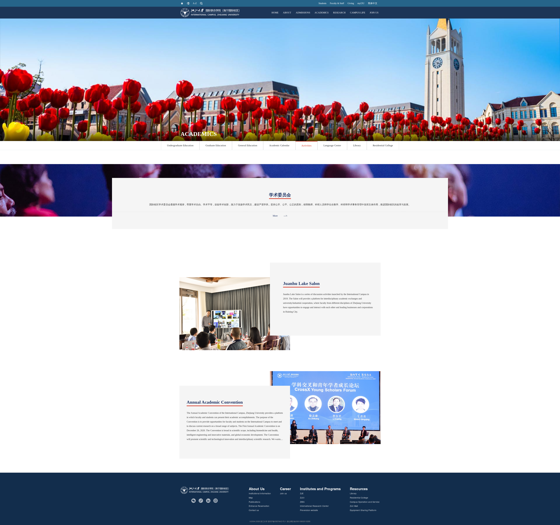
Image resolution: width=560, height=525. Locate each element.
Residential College (383, 145)
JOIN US (374, 12)
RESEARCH (339, 12)
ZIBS (302, 501)
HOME (275, 12)
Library (357, 145)
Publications (254, 501)
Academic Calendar (279, 145)
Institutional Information (260, 493)
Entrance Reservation (259, 505)
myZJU (360, 3)
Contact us (254, 510)
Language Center (332, 145)
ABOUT (287, 12)
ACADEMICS (322, 12)
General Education (247, 145)
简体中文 (372, 3)
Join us (283, 493)
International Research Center (314, 505)
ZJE (302, 493)
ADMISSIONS (303, 12)
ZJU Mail (354, 505)
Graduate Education (215, 145)
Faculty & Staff (337, 3)
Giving (351, 3)
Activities (306, 145)
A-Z (195, 3)
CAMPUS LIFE (357, 12)
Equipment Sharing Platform (363, 510)
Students (322, 3)
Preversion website (309, 510)
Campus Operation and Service (365, 501)
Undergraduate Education (180, 145)
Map (251, 497)
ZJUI (302, 497)
